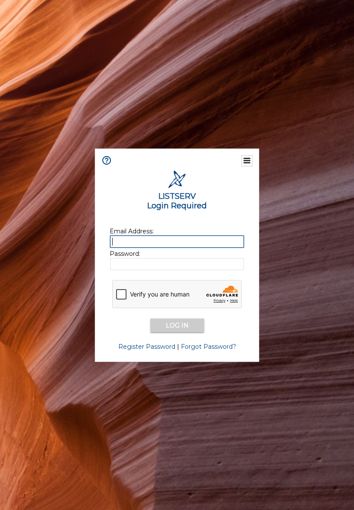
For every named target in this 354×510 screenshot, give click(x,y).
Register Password (146, 347)
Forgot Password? (208, 347)
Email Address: (132, 231)
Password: (125, 254)
